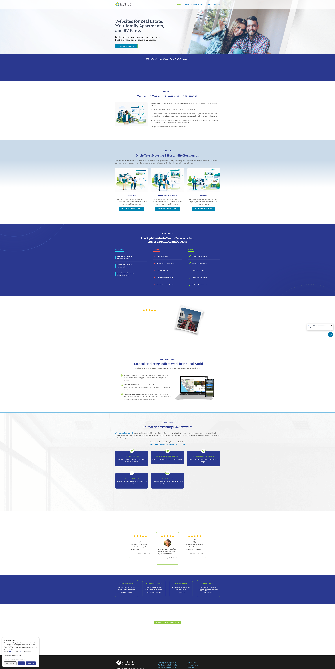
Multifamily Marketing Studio (167, 667)
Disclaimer (191, 667)
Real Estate (154, 444)
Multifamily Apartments (168, 444)
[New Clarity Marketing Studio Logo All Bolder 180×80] (123, 2)
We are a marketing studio (124, 433)
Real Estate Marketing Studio (167, 665)
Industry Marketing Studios (167, 663)
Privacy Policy (192, 663)
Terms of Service (193, 665)
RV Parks (182, 444)
